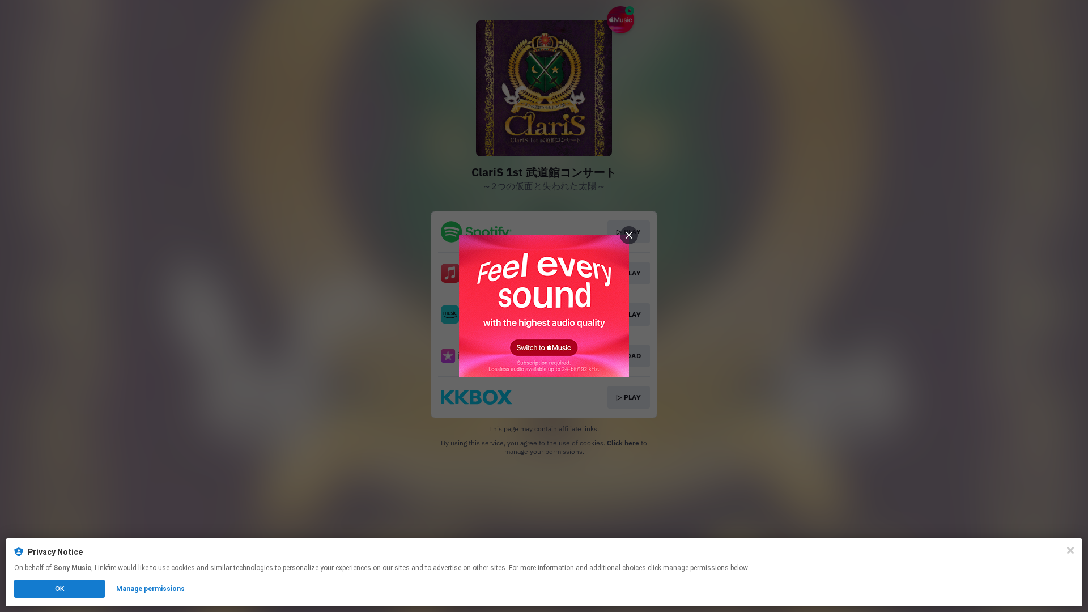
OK (59, 589)
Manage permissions (150, 589)
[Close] (1070, 550)
